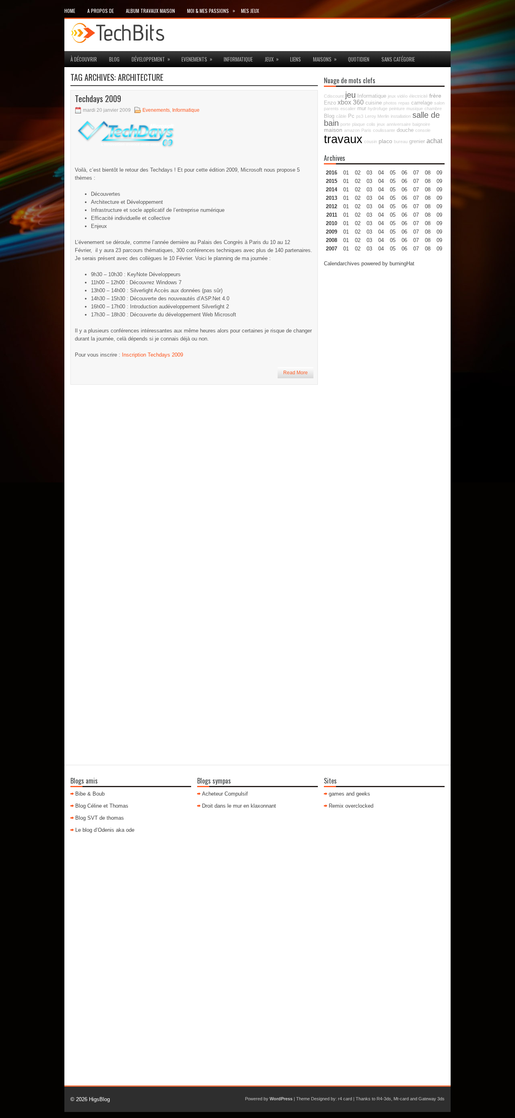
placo (385, 141)
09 (439, 181)
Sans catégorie (398, 59)
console (423, 130)
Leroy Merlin (377, 116)
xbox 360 (351, 102)
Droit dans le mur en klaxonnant (239, 806)
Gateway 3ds (431, 1098)
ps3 (359, 116)
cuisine (373, 103)
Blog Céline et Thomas (101, 806)
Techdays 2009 (98, 98)
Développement (151, 59)
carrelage (422, 103)
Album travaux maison (150, 10)
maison (333, 130)
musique (414, 108)
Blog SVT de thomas (99, 818)
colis (371, 124)
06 (404, 190)
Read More (295, 372)
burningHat (401, 264)
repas (404, 103)
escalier (348, 108)
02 (357, 173)
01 (346, 173)
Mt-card (401, 1098)
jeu (350, 94)
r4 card (345, 1098)
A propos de (100, 10)
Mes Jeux (250, 10)
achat (434, 140)
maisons (325, 59)
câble (341, 116)
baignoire (421, 124)
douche (405, 130)
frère (435, 95)
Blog (114, 59)
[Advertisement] (384, 394)
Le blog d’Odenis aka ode (104, 830)
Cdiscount (334, 96)
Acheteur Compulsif (225, 794)
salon (439, 103)
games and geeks (349, 794)
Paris (366, 130)
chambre (433, 108)
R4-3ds (384, 1098)
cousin (370, 141)
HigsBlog (99, 1099)
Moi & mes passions (211, 10)
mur (361, 108)
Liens (295, 59)
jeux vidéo (398, 96)
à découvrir (83, 59)
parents (331, 108)
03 (369, 173)
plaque (358, 124)
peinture (397, 108)
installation (401, 116)
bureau (401, 141)
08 (428, 190)
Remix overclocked (351, 806)
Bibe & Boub (90, 794)
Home (69, 10)
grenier (417, 141)
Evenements (196, 59)
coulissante (384, 130)
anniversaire (399, 124)
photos (390, 103)
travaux (343, 139)
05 (393, 198)
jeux (272, 59)
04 (381, 173)
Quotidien (358, 59)
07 (416, 190)
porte (345, 124)
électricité (418, 96)
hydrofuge (377, 108)
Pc (351, 116)
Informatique (238, 59)
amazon (352, 130)
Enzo (330, 103)
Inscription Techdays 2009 (152, 355)
